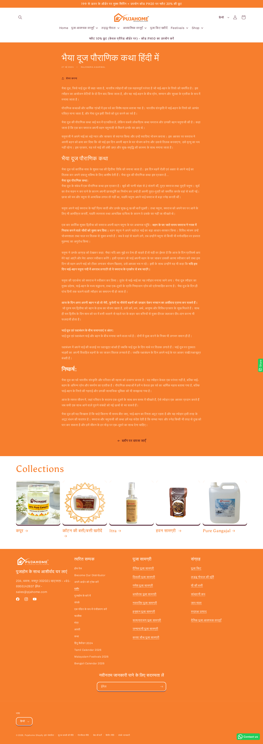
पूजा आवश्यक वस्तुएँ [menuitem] (82, 28)
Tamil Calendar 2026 (87, 649)
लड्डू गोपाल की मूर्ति (202, 577)
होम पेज (78, 568)
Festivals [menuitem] (177, 28)
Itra (113, 530)
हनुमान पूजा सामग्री (144, 611)
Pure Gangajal (217, 530)
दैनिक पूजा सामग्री (143, 568)
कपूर (19, 530)
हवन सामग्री (166, 530)
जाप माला (196, 602)
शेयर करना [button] (71, 78)
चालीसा (78, 616)
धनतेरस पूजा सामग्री (145, 594)
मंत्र (76, 622)
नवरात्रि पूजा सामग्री (145, 602)
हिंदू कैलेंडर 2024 (83, 643)
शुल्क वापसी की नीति (66, 735)
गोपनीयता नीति (83, 735)
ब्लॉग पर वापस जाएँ (134, 441)
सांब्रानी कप (198, 594)
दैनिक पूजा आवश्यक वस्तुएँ (206, 620)
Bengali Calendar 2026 (89, 663)
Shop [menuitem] (195, 28)
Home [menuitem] (63, 28)
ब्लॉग (76, 588)
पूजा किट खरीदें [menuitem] (159, 28)
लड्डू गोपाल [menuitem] (108, 28)
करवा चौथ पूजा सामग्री (146, 637)
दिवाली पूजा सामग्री (144, 577)
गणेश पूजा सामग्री (143, 585)
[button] (20, 17)
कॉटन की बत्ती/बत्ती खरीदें (82, 530)
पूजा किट (196, 568)
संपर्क (77, 602)
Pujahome (30, 735)
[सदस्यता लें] (161, 686)
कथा (76, 636)
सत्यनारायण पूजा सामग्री (147, 620)
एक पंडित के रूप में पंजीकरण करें (90, 609)
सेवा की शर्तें (97, 735)
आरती (77, 629)
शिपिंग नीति (110, 735)
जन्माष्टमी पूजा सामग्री (145, 628)
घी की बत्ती (197, 585)
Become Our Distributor (89, 575)
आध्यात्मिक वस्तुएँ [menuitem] (133, 28)
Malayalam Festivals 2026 (91, 656)
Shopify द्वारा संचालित (45, 735)
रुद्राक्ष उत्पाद (199, 611)
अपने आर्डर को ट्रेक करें (86, 582)
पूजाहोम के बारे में (82, 595)
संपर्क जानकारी (124, 735)
